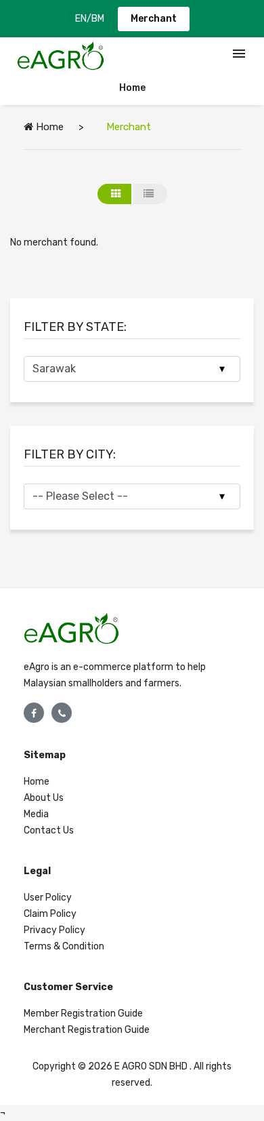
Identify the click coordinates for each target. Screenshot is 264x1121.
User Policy (48, 897)
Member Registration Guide (83, 1013)
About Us (44, 798)
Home (132, 88)
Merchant (154, 18)
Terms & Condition (64, 946)
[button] (239, 56)
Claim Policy (50, 914)
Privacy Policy (54, 930)
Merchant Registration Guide (87, 1030)
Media (36, 814)
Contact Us (49, 830)
